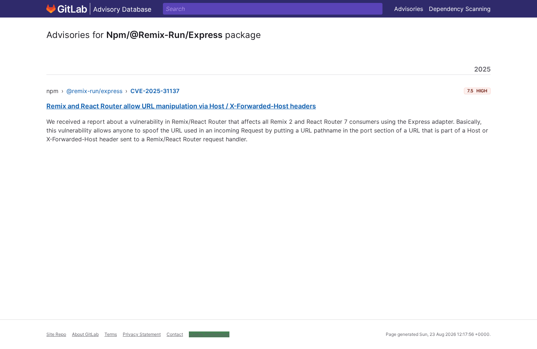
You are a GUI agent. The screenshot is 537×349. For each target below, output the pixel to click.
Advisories (408, 8)
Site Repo (56, 334)
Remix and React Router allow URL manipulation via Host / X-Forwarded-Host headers (181, 106)
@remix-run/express (94, 91)
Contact (175, 334)
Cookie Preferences (209, 334)
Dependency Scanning (460, 8)
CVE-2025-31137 (154, 91)
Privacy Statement (142, 334)
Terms (110, 334)
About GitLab (85, 334)
